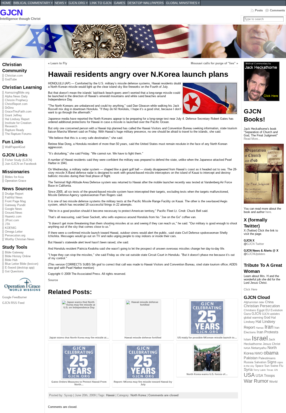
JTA (7, 224)
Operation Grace (15, 180)
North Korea (138, 395)
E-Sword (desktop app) (19, 267)
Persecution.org (15, 235)
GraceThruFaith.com (18, 111)
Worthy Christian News (19, 239)
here (268, 212)
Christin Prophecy (16, 100)
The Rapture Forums (18, 134)
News (59, 3)
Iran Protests (267, 332)
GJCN (11, 12)
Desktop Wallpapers (146, 3)
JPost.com (12, 220)
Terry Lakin (259, 370)
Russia (248, 362)
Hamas (260, 327)
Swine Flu (276, 365)
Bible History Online (18, 256)
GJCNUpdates (256, 254)
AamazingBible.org (17, 92)
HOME (6, 3)
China (269, 302)
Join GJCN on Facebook (21, 163)
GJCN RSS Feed (13, 303)
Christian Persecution (262, 306)
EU (267, 310)
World (273, 381)
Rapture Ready (14, 130)
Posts (259, 10)
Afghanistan (251, 302)
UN (276, 370)
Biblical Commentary (31, 3)
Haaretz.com (13, 216)
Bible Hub (11, 260)
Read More (251, 138)
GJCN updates (271, 313)
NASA (247, 348)
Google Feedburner (14, 297)
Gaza (247, 313)
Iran (269, 327)
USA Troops (265, 376)
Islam (247, 339)
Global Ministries (181, 3)
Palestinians (267, 358)
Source (53, 280)
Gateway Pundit (15, 205)
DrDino (9, 107)
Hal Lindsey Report (17, 119)
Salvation (260, 362)
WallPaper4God (15, 147)
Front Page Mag (15, 201)
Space (259, 365)
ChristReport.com (16, 104)
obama (271, 353)
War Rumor (256, 381)
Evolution (277, 310)
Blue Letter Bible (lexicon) (21, 263)
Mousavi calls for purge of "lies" (213, 63)
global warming (253, 317)
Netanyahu (259, 348)
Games (119, 3)
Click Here (250, 289)
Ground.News (13, 212)
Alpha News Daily (16, 96)
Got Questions (14, 271)
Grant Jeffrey (13, 115)
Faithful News (14, 197)
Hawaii (110, 395)
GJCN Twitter (255, 244)
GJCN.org (77, 3)
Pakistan (251, 358)
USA (249, 375)
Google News (13, 209)
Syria (248, 369)
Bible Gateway (14, 252)
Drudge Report (14, 193)
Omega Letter (14, 231)
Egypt (261, 310)
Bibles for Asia (14, 177)
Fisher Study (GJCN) (18, 160)
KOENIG (10, 227)
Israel (260, 338)
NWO (258, 353)
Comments (277, 10)
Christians (250, 310)
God (267, 317)
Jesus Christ (271, 344)
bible (261, 302)
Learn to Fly (58, 63)
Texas (270, 370)
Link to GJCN (100, 3)
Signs (271, 362)
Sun (266, 365)
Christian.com (14, 75)
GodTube (11, 79)
